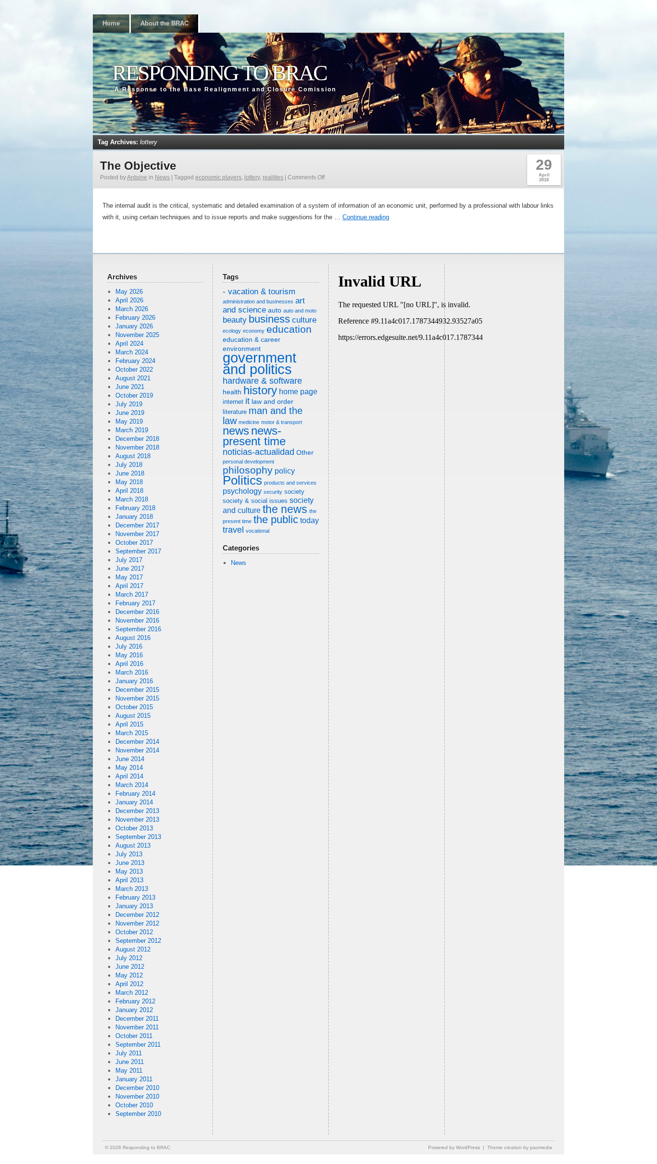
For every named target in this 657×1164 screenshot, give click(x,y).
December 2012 (137, 914)
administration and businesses (258, 301)
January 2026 (134, 326)
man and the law (263, 415)
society (294, 491)
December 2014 (137, 741)
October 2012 (134, 932)
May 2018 (129, 482)
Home (111, 23)
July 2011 (128, 1053)
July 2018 (128, 464)
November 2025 (137, 334)
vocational (257, 531)
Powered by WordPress (454, 1147)
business (269, 319)
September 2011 (138, 1044)
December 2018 (137, 438)
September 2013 (138, 836)
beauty (235, 320)
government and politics (259, 363)
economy (254, 331)
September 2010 (138, 1113)
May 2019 (129, 421)
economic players (218, 177)
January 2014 (134, 802)
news (236, 430)
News (162, 177)
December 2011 (137, 1018)
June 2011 (129, 1061)
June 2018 (129, 473)
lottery (252, 177)
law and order (272, 401)
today (309, 520)
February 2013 (135, 897)
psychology (242, 491)
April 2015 (129, 724)
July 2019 (128, 404)
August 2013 (133, 845)
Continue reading (365, 217)
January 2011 (133, 1079)
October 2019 (134, 395)
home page (298, 392)
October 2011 (133, 1035)
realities (273, 177)
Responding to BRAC (219, 73)
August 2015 (133, 715)
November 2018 (137, 447)
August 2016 (133, 637)
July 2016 (128, 646)
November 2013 (137, 819)
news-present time (254, 436)
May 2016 (129, 655)
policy (285, 471)
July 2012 (128, 958)
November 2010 (137, 1096)
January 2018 (134, 516)
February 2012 (135, 1001)
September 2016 (138, 629)
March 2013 (131, 888)
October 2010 (134, 1105)
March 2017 (131, 594)
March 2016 (131, 672)
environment (242, 348)
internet (233, 402)
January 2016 (134, 681)
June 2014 (129, 759)
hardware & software (262, 381)
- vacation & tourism (259, 291)
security (273, 492)
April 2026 (129, 300)
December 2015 (137, 689)
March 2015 (131, 733)
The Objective (138, 165)
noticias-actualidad (258, 452)
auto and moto (299, 310)
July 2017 (128, 559)
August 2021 (133, 378)
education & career (251, 339)
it (247, 401)
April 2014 (129, 776)
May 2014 (129, 767)
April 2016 (129, 663)
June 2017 (129, 568)
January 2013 (134, 906)
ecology (232, 331)
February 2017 (135, 603)
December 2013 (137, 810)
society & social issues (255, 501)
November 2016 (137, 620)
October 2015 (134, 707)
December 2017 (137, 525)
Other (305, 452)
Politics (242, 480)
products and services (290, 483)
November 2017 (137, 534)
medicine (249, 422)
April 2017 (129, 585)
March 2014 (131, 785)
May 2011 (128, 1070)
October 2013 (134, 828)
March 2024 (131, 352)
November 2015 (137, 698)
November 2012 (137, 923)
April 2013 (129, 880)
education (289, 329)
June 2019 (129, 412)
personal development (248, 461)
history (260, 390)
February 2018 (135, 508)
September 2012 (138, 940)
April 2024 (129, 343)
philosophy (248, 470)
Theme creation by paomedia (519, 1147)
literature (235, 412)
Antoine (137, 177)
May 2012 (129, 975)
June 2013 (129, 862)
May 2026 (129, 291)
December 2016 (137, 611)
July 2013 (128, 854)
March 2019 (131, 430)
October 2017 (134, 542)
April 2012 (129, 984)
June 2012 (129, 966)
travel (233, 530)
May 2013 (129, 871)
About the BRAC (164, 23)
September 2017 (138, 551)
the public (275, 519)
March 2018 (131, 499)
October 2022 (134, 369)
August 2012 (133, 949)
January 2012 (134, 1010)
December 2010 (137, 1087)
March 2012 (131, 992)
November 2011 (137, 1027)
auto (274, 310)
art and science (264, 305)
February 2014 (135, 793)
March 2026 (131, 309)
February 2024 (135, 360)
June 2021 (129, 386)
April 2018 (129, 490)
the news (285, 509)
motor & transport (281, 422)
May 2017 (129, 577)
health (232, 392)
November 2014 (137, 750)
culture (304, 320)
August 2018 (133, 456)
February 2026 (135, 317)
